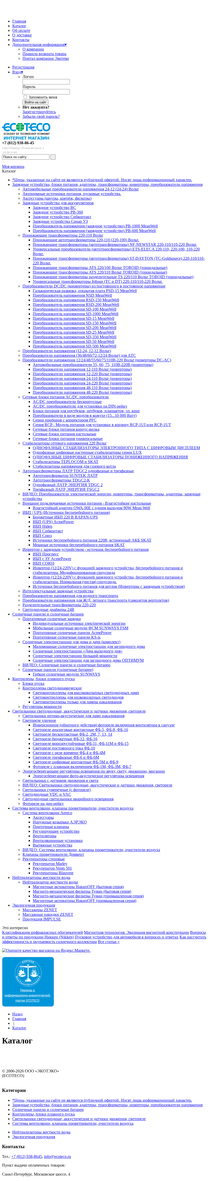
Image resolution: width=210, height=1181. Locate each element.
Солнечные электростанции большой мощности (75, 656)
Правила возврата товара (44, 54)
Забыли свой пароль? (41, 116)
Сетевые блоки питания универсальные (68, 438)
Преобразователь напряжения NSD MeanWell (72, 295)
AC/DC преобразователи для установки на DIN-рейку (80, 406)
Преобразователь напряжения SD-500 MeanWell (74, 346)
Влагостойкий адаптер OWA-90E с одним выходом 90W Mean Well (91, 508)
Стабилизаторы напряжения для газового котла (74, 466)
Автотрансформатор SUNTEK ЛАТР (65, 475)
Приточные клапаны (51, 826)
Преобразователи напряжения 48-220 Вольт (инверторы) (82, 392)
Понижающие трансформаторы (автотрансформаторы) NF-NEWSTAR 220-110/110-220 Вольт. (115, 244)
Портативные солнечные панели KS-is (66, 637)
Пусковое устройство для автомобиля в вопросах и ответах (126, 937)
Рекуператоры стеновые (44, 859)
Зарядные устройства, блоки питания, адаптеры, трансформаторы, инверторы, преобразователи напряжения (107, 184)
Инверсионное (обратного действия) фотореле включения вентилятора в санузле (104, 725)
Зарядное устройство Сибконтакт (62, 217)
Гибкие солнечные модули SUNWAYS (66, 674)
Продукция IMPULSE (42, 919)
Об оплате (21, 30)
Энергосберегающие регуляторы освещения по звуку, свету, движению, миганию (94, 771)
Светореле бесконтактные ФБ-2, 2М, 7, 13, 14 (72, 734)
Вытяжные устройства (52, 845)
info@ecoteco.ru (57, 1156)
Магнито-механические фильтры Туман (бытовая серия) (82, 891)
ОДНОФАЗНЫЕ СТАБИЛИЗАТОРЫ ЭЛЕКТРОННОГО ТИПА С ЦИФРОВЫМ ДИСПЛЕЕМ (116, 448)
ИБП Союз (42, 535)
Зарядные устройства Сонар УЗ (60, 221)
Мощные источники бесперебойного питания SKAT (79, 545)
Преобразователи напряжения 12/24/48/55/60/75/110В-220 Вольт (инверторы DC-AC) (97, 360)
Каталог (19, 26)
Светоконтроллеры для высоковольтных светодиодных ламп (86, 692)
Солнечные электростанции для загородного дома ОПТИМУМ (88, 660)
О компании (33, 49)
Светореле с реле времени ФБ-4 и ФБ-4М (69, 753)
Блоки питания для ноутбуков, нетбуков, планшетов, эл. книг (86, 411)
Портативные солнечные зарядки (52, 619)
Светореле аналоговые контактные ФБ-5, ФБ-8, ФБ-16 (80, 729)
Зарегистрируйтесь (39, 112)
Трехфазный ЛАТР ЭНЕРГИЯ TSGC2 (66, 489)
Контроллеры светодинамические (52, 688)
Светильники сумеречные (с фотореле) (57, 790)
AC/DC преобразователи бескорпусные (67, 401)
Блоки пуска (33, 683)
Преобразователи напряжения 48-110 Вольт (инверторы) (82, 388)
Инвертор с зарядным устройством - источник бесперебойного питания (86, 549)
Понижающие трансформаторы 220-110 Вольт (63, 235)
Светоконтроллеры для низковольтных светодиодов (78, 697)
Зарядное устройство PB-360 (58, 212)
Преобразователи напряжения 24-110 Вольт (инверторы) (82, 378)
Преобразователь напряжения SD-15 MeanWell (73, 318)
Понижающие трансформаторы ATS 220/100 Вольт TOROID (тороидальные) (100, 267)
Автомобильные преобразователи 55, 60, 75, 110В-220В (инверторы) (93, 364)
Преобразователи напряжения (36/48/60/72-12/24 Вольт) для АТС (79, 355)
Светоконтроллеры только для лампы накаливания (77, 702)
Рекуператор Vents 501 (52, 868)
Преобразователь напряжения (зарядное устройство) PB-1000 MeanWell (95, 226)
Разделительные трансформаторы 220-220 (59, 605)
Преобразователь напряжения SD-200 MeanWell (74, 327)
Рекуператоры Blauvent (53, 873)
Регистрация (23, 67)
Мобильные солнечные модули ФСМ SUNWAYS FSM (80, 628)
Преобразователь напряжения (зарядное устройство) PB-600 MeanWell (94, 230)
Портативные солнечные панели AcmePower (72, 632)
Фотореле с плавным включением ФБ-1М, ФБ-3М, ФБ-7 (82, 766)
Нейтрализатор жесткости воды (50, 882)
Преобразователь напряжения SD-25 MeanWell (73, 332)
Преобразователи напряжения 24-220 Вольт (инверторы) (82, 383)
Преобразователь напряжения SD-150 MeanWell (74, 323)
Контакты (20, 39)
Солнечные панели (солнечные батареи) (58, 669)
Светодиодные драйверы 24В (48, 609)
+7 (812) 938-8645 (26, 1156)
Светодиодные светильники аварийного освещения (68, 799)
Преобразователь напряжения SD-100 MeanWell (74, 309)
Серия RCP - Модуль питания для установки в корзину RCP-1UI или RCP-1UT (102, 425)
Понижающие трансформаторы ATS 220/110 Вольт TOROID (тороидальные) (100, 272)
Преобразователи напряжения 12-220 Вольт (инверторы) (82, 374)
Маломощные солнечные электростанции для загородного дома (89, 646)
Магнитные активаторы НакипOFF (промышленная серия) (84, 900)
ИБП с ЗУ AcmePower (52, 558)
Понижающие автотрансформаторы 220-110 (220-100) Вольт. (86, 240)
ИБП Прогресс (46, 554)
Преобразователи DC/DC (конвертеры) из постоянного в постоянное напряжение (94, 286)
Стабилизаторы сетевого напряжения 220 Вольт (65, 443)
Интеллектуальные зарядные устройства (58, 591)
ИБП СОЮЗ (43, 563)
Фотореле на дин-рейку (43, 803)
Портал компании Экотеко (46, 58)
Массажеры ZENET (40, 910)
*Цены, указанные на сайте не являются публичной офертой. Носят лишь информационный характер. (102, 180)
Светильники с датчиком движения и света (60, 780)
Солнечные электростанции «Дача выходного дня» (77, 651)
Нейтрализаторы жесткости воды (41, 877)
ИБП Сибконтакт (48, 531)
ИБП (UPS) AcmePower (53, 522)
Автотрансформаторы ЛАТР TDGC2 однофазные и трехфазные (78, 471)
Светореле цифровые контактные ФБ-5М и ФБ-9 (75, 762)
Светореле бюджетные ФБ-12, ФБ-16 (65, 739)
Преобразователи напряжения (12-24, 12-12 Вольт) (67, 351)
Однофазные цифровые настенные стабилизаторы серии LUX (87, 452)
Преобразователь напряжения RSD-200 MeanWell (76, 304)
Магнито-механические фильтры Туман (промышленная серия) (88, 896)
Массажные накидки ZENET (48, 914)
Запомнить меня (43, 97)
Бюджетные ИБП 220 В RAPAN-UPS (65, 517)
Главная (19, 21)
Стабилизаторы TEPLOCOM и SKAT (65, 461)
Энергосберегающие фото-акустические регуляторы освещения (88, 776)
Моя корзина (13, 166)
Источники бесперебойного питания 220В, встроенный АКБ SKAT (92, 540)
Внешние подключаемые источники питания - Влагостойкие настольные (87, 503)
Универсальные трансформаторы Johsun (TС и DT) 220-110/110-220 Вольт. (98, 281)
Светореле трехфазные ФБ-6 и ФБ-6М (66, 757)
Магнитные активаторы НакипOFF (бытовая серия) (78, 887)
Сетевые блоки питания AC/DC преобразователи (66, 397)
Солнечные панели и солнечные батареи (48, 614)
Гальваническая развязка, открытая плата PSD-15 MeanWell (85, 291)
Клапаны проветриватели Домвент (53, 854)
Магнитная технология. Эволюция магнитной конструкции (136, 932)
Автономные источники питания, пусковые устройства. (72, 193)
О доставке (22, 35)
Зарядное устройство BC (54, 207)
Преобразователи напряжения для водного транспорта (70, 595)
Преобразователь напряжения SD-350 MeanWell (74, 337)
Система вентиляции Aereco (47, 813)
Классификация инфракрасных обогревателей (42, 932)
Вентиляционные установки (58, 840)
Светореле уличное (39, 720)
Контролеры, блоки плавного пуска (43, 679)
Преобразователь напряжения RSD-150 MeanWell (76, 300)
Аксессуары (43, 817)
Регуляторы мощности (42, 706)
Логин (28, 76)
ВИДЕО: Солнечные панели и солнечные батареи (66, 665)
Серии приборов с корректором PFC (65, 420)
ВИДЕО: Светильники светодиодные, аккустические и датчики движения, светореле (97, 785)
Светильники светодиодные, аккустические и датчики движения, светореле (79, 711)
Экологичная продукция (33, 905)
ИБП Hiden (42, 526)
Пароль (29, 86)
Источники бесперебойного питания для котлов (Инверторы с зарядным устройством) (109, 586)
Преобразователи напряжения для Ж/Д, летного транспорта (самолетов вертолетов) (96, 600)
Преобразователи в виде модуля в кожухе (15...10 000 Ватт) (84, 415)
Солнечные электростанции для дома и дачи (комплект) (71, 642)
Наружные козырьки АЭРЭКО (60, 822)
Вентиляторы (44, 836)
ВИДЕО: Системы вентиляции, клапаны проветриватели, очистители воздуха (91, 850)
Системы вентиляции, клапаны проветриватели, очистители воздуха (72, 808)
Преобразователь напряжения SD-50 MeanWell (73, 341)
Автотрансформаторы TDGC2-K (61, 480)
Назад (17, 1014)
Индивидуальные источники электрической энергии (79, 623)
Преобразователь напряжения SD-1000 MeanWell (75, 314)
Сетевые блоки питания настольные (64, 434)
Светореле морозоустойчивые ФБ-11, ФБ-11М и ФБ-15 (81, 743)
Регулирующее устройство (56, 831)
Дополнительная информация (39, 44)
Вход (17, 72)
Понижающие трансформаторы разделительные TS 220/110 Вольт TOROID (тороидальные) (113, 277)
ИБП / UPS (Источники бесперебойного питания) (66, 512)
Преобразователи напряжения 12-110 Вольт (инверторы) (82, 369)
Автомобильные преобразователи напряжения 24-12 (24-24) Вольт (81, 189)
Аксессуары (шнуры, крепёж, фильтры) (57, 198)
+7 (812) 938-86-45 (18, 143)
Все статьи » (109, 941)
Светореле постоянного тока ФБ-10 (64, 748)
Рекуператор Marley (50, 863)
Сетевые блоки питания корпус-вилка (66, 429)
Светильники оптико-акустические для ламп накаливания (73, 716)
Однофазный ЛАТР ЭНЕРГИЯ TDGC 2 (68, 485)
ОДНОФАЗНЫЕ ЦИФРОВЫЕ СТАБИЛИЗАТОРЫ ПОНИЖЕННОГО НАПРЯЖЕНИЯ (110, 457)
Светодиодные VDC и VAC (47, 794)
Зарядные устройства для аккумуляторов (58, 203)
